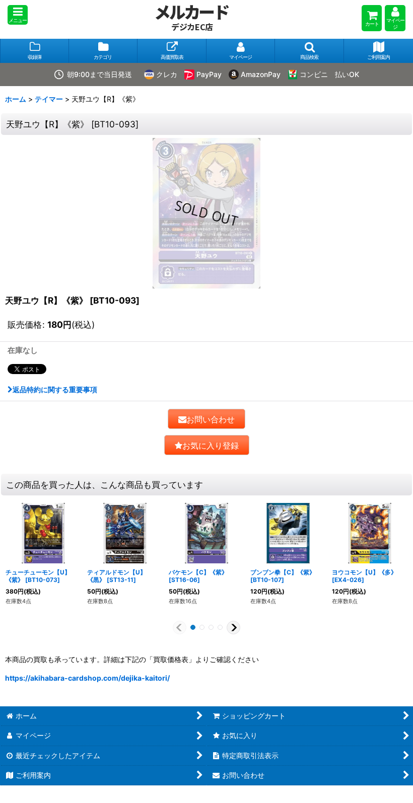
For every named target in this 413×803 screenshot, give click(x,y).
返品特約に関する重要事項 (55, 389)
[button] (18, 15)
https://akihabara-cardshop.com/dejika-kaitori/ (87, 678)
